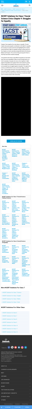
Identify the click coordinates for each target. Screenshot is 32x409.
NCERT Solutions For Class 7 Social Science (11, 10)
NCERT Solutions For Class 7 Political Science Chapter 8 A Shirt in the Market (15, 233)
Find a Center (2, 2)
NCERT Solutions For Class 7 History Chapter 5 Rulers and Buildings (16, 167)
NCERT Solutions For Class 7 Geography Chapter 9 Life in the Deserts (25, 273)
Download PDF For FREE (16, 141)
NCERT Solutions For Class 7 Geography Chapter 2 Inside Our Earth (15, 249)
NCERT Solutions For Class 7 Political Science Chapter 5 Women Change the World (15, 220)
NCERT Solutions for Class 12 (10, 332)
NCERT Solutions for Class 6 (10, 312)
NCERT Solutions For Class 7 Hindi (11, 302)
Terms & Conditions (8, 404)
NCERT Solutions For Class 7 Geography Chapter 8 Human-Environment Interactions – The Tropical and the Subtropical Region (15, 276)
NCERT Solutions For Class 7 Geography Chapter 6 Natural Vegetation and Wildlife (26, 261)
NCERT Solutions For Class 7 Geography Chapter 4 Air (5, 259)
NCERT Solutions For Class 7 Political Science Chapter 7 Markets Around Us (5, 233)
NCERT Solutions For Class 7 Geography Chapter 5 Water (15, 260)
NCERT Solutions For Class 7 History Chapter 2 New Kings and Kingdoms (16, 153)
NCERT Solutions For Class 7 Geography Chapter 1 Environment (5, 249)
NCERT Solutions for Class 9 (10, 322)
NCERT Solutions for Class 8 (10, 319)
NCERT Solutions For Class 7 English (12, 295)
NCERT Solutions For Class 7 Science (12, 292)
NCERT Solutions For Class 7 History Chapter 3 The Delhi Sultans (26, 152)
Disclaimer (17, 404)
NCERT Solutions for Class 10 (10, 325)
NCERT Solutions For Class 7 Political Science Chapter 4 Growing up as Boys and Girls (6, 219)
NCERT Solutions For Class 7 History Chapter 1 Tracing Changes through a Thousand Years (6, 155)
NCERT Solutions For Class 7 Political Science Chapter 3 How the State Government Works (26, 206)
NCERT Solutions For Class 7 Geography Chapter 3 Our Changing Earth (25, 249)
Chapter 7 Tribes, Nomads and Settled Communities (5, 175)
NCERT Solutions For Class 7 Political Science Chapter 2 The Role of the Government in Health (16, 206)
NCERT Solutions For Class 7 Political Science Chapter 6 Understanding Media (26, 219)
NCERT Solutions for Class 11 (10, 328)
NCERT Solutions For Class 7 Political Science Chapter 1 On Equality (5, 205)
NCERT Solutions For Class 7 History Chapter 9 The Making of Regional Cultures (26, 177)
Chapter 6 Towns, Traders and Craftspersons (25, 165)
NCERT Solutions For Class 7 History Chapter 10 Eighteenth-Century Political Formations (6, 189)
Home (2, 8)
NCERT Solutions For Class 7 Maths (11, 299)
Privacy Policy (25, 404)
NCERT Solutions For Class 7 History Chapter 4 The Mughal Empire (6, 166)
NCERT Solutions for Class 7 (10, 316)
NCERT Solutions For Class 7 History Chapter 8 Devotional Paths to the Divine (16, 177)
